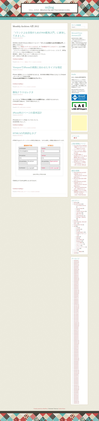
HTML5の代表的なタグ (24, 133)
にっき (75, 250)
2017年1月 (76, 321)
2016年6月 (76, 331)
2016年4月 (76, 334)
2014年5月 (76, 364)
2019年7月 (76, 284)
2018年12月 (76, 290)
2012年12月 (76, 386)
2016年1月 (76, 339)
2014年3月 (76, 366)
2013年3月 (76, 382)
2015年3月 (76, 354)
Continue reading (18, 59)
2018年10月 (76, 293)
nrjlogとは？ (21, 18)
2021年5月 (76, 268)
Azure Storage (79, 208)
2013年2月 (76, 383)
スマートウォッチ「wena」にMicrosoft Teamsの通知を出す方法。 (80, 152)
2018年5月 (76, 299)
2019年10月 (76, 279)
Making (75, 202)
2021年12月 (76, 265)
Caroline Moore (61, 408)
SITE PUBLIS (79, 239)
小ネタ (77, 248)
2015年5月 (76, 351)
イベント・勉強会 (24, 62)
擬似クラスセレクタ (23, 92)
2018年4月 (76, 300)
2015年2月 (76, 355)
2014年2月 (76, 367)
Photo (75, 220)
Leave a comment (37, 62)
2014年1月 (76, 368)
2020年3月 (76, 275)
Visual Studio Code (78, 224)
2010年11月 (76, 403)
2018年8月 (76, 296)
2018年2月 (76, 302)
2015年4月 (76, 352)
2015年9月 (76, 345)
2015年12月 (76, 340)
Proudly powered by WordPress (41, 408)
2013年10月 (76, 373)
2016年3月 (76, 336)
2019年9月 (76, 281)
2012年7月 (76, 394)
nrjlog (49, 7)
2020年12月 (76, 269)
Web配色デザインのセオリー (50, 46)
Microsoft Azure (77, 204)
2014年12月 (76, 358)
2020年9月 (76, 271)
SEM (77, 238)
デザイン (30, 62)
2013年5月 (76, 379)
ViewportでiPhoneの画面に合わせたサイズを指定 (37, 67)
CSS (18, 107)
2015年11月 (76, 342)
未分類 (75, 253)
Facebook (78, 229)
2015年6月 (76, 349)
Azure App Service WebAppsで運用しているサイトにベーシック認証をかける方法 (80, 147)
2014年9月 (76, 361)
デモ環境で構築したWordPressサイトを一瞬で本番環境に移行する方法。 (80, 156)
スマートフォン (23, 86)
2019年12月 (76, 278)
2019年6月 (76, 285)
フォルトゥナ (26, 48)
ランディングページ (80, 247)
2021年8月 (76, 266)
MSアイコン (79, 214)
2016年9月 (76, 327)
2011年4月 (76, 397)
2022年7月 (76, 263)
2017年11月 (76, 306)
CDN (77, 209)
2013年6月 (76, 377)
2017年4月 (76, 317)
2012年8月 (76, 392)
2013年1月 (76, 385)
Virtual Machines (80, 215)
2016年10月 (76, 325)
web (18, 62)
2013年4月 (76, 380)
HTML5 (19, 191)
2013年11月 (76, 371)
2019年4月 (76, 287)
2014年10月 (76, 360)
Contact (35, 18)
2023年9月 (76, 260)
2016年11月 (76, 324)
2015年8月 (76, 346)
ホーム (13, 18)
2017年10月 (76, 308)
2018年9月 (76, 294)
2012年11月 (76, 388)
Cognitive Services (80, 211)
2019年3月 (76, 288)
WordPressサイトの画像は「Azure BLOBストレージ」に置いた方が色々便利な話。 (80, 163)
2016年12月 (76, 323)
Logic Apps (78, 213)
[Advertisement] (79, 123)
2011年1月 (76, 400)
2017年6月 (76, 314)
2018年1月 (76, 303)
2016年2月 (76, 337)
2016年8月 (76, 328)
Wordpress (78, 241)
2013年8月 (76, 374)
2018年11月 (76, 291)
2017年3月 (76, 318)
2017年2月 (76, 320)
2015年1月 (76, 357)
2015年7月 (76, 348)
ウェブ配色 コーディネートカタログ (28, 46)
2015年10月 (76, 343)
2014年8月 (76, 363)
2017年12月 (76, 305)
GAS (77, 230)
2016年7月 (76, 330)
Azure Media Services (81, 205)
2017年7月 (76, 312)
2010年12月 (76, 401)
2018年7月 (76, 297)
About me (28, 18)
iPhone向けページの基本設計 (27, 112)
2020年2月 (76, 277)
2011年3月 (76, 398)
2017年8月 (76, 311)
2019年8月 (76, 282)
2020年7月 (76, 274)
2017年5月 (76, 315)
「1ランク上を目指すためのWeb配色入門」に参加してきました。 (39, 34)
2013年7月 (76, 376)
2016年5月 (76, 333)
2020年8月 (76, 272)
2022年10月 (76, 262)
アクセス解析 (79, 242)
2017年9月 (76, 309)
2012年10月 (76, 389)
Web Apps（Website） (81, 217)
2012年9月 (76, 391)
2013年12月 (76, 370)
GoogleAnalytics (80, 232)
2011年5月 (76, 395)
